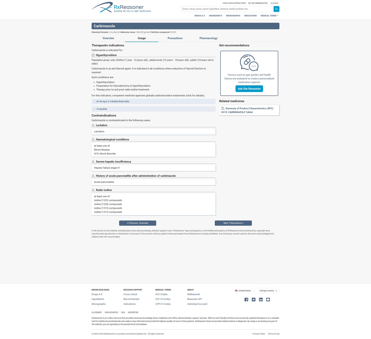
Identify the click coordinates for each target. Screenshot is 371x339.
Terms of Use (273, 334)
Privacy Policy (258, 334)
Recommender (131, 299)
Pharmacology (209, 38)
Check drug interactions (234, 3)
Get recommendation (258, 3)
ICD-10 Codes (163, 299)
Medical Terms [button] (269, 15)
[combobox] (227, 9)
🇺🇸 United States (243, 290)
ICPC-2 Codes (163, 303)
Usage (142, 38)
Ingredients (215, 15)
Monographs (233, 15)
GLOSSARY (97, 312)
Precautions (175, 38)
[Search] (276, 9)
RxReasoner (193, 294)
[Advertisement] (178, 260)
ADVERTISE (133, 312)
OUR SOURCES (111, 312)
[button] (154, 101)
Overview (108, 38)
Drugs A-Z (199, 15)
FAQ (123, 312)
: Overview (137, 223)
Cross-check (130, 294)
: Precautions (233, 223)
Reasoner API (194, 299)
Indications (250, 15)
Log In (275, 3)
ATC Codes (161, 294)
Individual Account (197, 303)
